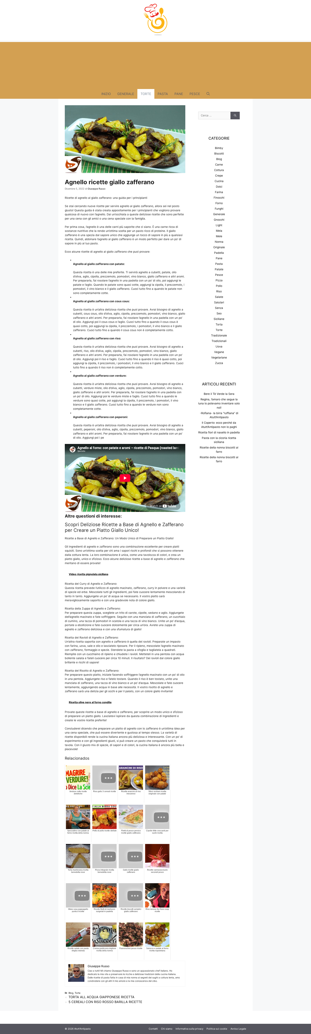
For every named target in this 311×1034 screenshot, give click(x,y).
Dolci (219, 186)
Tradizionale (219, 335)
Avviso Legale (238, 1028)
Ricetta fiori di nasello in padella (219, 432)
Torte (146, 94)
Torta (219, 324)
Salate (219, 297)
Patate (219, 269)
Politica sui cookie (217, 1028)
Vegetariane (219, 357)
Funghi (219, 208)
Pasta (163, 94)
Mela (219, 230)
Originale (219, 247)
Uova (219, 346)
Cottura (219, 170)
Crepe (219, 175)
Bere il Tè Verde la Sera (219, 393)
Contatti (153, 1028)
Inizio (106, 94)
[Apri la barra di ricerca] (208, 94)
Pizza (219, 280)
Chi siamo (166, 1028)
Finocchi (219, 197)
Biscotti (219, 153)
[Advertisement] (155, 64)
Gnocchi (219, 219)
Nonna (219, 241)
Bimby (219, 148)
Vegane (219, 352)
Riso (219, 291)
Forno (219, 203)
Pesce (195, 94)
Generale (125, 94)
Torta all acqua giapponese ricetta (101, 997)
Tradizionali (219, 341)
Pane (178, 94)
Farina (219, 192)
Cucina (219, 181)
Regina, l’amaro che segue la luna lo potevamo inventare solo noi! (219, 403)
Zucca (219, 363)
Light (219, 225)
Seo (219, 313)
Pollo (219, 285)
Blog (71, 993)
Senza (219, 308)
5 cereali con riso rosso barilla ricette (105, 1002)
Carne (219, 164)
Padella (219, 252)
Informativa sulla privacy (189, 1028)
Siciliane (219, 319)
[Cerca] (235, 116)
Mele (219, 236)
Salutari (219, 302)
